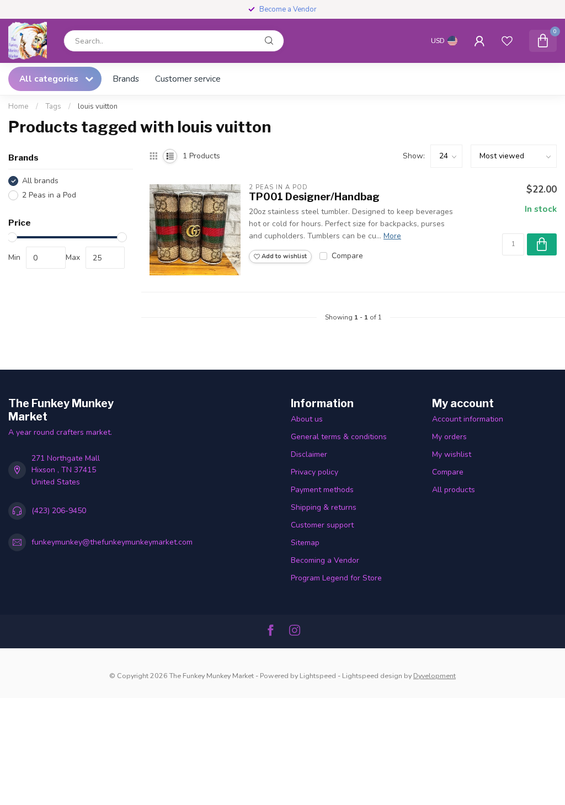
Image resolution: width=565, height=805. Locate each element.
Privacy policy (314, 472)
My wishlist (451, 454)
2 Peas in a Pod (49, 195)
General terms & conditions (339, 436)
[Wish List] (507, 41)
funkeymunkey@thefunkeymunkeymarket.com (112, 542)
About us (307, 419)
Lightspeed (318, 675)
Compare (347, 256)
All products (453, 489)
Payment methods (322, 489)
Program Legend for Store (336, 578)
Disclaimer (309, 454)
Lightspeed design (372, 675)
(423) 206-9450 (58, 510)
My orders (449, 436)
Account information (467, 419)
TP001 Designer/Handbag (314, 196)
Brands (126, 78)
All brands (40, 181)
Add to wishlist (283, 256)
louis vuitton (98, 106)
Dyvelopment (434, 675)
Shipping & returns (323, 507)
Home (18, 106)
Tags (53, 106)
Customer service (188, 78)
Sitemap (305, 542)
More (392, 236)
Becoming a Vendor (325, 560)
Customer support (322, 525)
